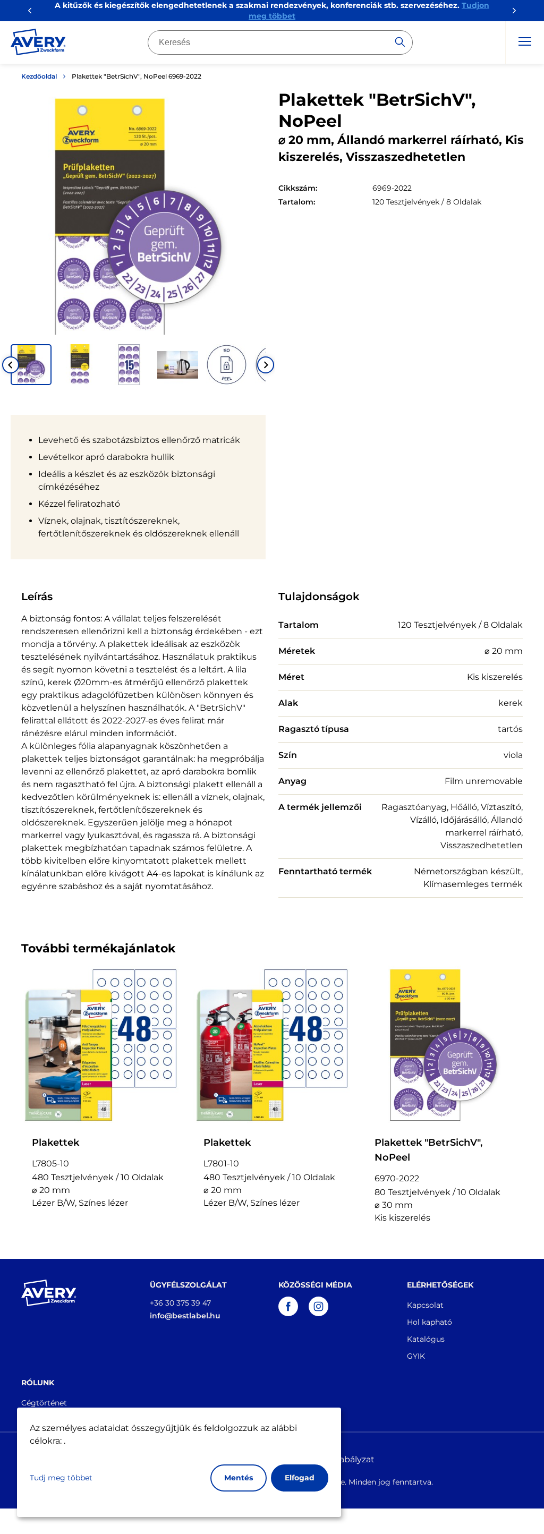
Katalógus (426, 1339)
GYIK (416, 1356)
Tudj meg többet (61, 1477)
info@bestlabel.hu (185, 1315)
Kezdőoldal (39, 76)
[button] (31, 364)
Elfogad (299, 1477)
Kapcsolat (425, 1305)
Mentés (238, 1477)
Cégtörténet (44, 1403)
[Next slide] (265, 364)
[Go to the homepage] (38, 44)
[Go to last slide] (10, 364)
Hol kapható (429, 1322)
